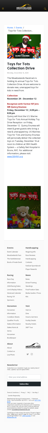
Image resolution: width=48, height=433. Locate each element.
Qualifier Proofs (13, 320)
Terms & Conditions (13, 392)
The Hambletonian (14, 259)
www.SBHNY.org (15, 156)
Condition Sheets (13, 317)
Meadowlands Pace (14, 255)
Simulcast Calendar (14, 293)
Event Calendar (12, 252)
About (9, 348)
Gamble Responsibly (14, 395)
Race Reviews (30, 255)
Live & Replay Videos (14, 289)
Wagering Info (31, 252)
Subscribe (24, 384)
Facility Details (31, 320)
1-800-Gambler (26, 416)
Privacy (23, 392)
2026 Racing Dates (13, 286)
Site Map (35, 392)
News (28, 279)
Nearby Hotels (31, 324)
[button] (44, 8)
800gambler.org (11, 417)
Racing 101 (11, 296)
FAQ (28, 392)
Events (19, 27)
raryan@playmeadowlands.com (21, 409)
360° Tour (29, 327)
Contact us (11, 351)
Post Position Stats (32, 289)
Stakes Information (14, 324)
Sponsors (10, 300)
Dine (27, 313)
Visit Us (28, 310)
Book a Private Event (14, 262)
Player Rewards (31, 269)
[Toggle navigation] (3, 8)
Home (10, 27)
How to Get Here (32, 317)
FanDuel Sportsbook (33, 266)
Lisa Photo (11, 355)
